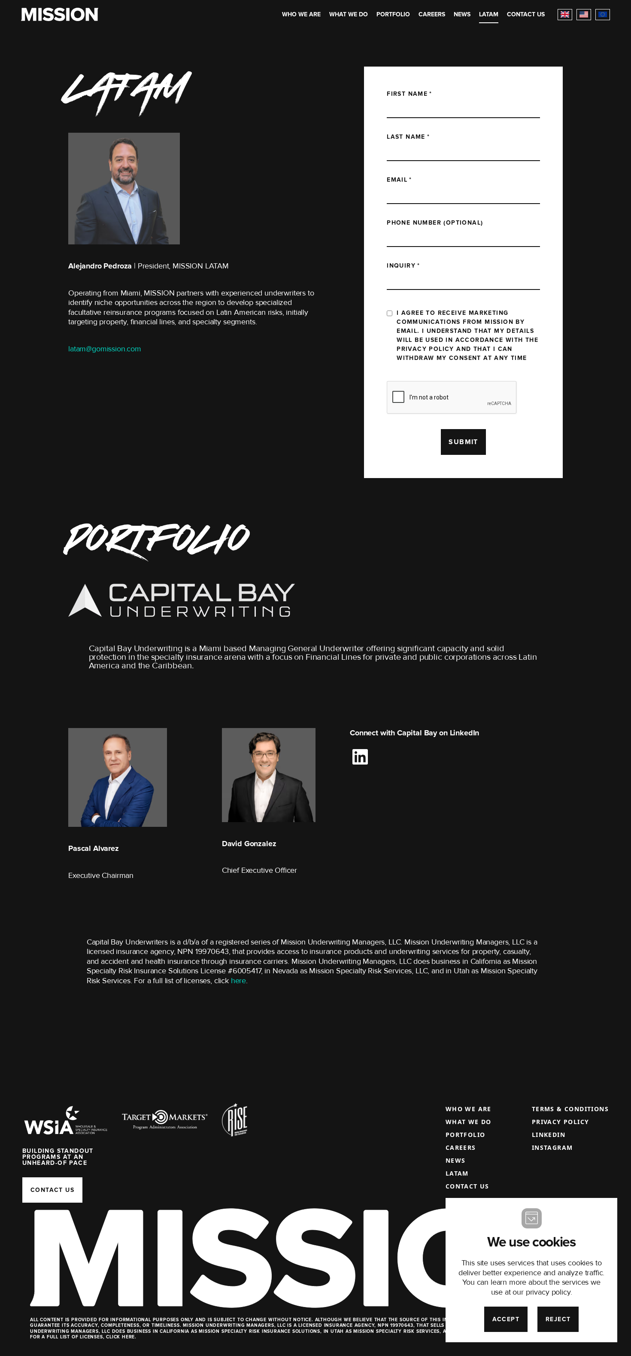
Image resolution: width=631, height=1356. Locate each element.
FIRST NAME (409, 94)
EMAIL (399, 179)
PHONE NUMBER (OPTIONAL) (435, 222)
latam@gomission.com (104, 348)
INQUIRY (403, 265)
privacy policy (548, 1292)
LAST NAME (408, 136)
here (238, 980)
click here (120, 1337)
